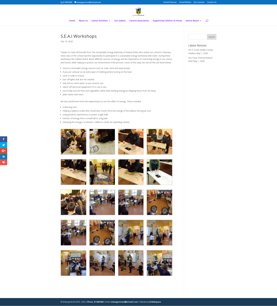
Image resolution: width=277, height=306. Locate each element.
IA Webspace (155, 302)
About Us (83, 21)
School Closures (170, 2)
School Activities (100, 21)
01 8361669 (67, 2)
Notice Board (192, 21)
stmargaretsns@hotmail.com (124, 302)
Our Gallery (120, 21)
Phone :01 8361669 (95, 302)
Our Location (199, 2)
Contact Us (211, 2)
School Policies (185, 2)
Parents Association (139, 21)
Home (72, 21)
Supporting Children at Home (167, 21)
